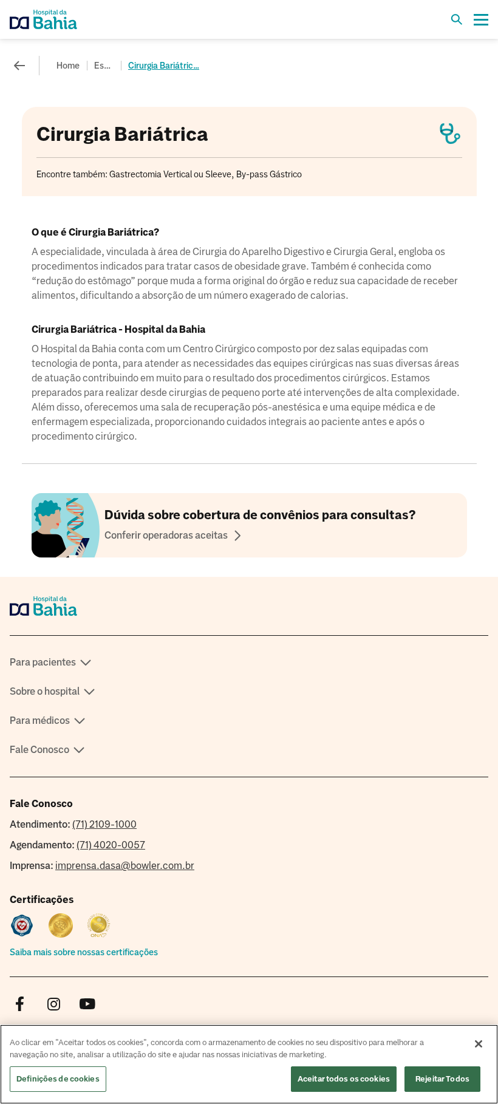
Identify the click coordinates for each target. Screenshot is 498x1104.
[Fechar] (478, 1044)
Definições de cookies (58, 1078)
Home (68, 65)
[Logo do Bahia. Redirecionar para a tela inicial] (58, 19)
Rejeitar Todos (442, 1078)
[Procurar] (456, 19)
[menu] (481, 19)
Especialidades (105, 65)
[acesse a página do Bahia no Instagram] (53, 1005)
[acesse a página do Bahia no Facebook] (19, 1005)
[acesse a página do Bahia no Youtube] (87, 1005)
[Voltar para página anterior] (19, 65)
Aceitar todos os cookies (344, 1078)
